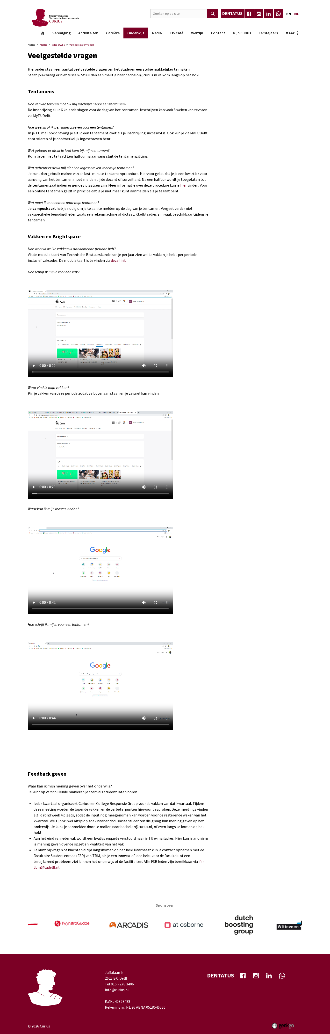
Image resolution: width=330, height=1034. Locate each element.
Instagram (259, 13)
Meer (290, 32)
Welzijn (197, 32)
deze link (118, 260)
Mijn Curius (242, 32)
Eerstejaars (268, 32)
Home (43, 33)
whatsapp (278, 13)
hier (183, 185)
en (288, 13)
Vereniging (61, 32)
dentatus (232, 13)
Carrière (113, 32)
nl (296, 13)
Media (157, 32)
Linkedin (268, 13)
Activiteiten (88, 32)
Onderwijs (135, 32)
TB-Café (176, 32)
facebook (249, 13)
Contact (218, 32)
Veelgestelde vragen (81, 44)
